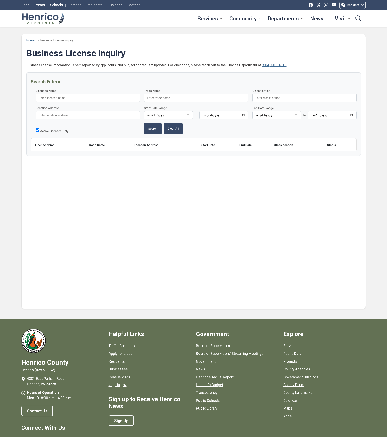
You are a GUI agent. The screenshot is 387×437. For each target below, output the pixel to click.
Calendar (290, 401)
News (316, 18)
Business (114, 5)
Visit (340, 18)
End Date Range (263, 108)
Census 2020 (119, 377)
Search (152, 128)
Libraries (75, 5)
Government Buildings (300, 377)
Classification (261, 90)
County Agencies (296, 369)
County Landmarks (298, 393)
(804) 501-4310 (274, 65)
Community (243, 18)
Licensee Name (46, 90)
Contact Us (37, 411)
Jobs (25, 5)
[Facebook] (311, 5)
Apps (287, 416)
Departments (283, 18)
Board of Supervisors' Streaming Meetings (230, 354)
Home (30, 40)
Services (207, 18)
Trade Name (152, 90)
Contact (133, 5)
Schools (56, 5)
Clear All (173, 128)
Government (206, 361)
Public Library (206, 408)
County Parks (293, 385)
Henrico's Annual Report (215, 377)
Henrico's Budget (209, 385)
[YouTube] (334, 5)
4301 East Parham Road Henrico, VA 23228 (45, 381)
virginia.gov (118, 385)
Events (39, 5)
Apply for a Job (120, 354)
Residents (95, 5)
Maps (287, 408)
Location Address (48, 108)
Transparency (206, 393)
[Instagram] (326, 5)
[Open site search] (358, 18)
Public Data (292, 354)
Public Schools (208, 401)
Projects (290, 361)
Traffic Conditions (122, 346)
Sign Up (121, 420)
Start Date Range (155, 108)
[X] (318, 5)
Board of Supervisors (213, 346)
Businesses (118, 369)
